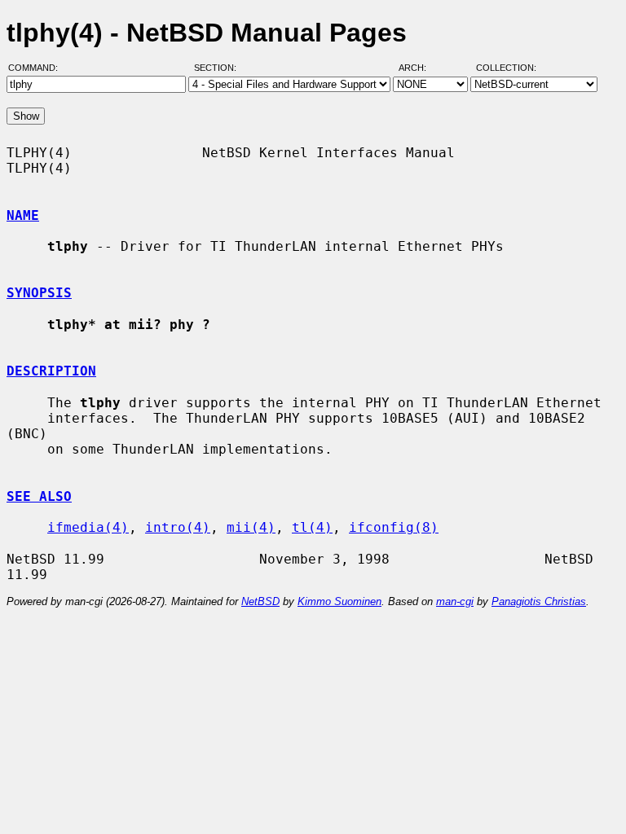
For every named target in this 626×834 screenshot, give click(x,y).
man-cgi (455, 601)
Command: (38, 67)
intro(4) (177, 527)
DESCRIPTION (51, 371)
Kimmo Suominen (339, 601)
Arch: (420, 67)
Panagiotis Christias (539, 601)
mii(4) (251, 527)
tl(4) (312, 527)
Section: (219, 67)
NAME (23, 215)
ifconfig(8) (394, 527)
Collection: (506, 67)
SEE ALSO (39, 496)
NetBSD (260, 601)
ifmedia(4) (88, 527)
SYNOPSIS (39, 293)
